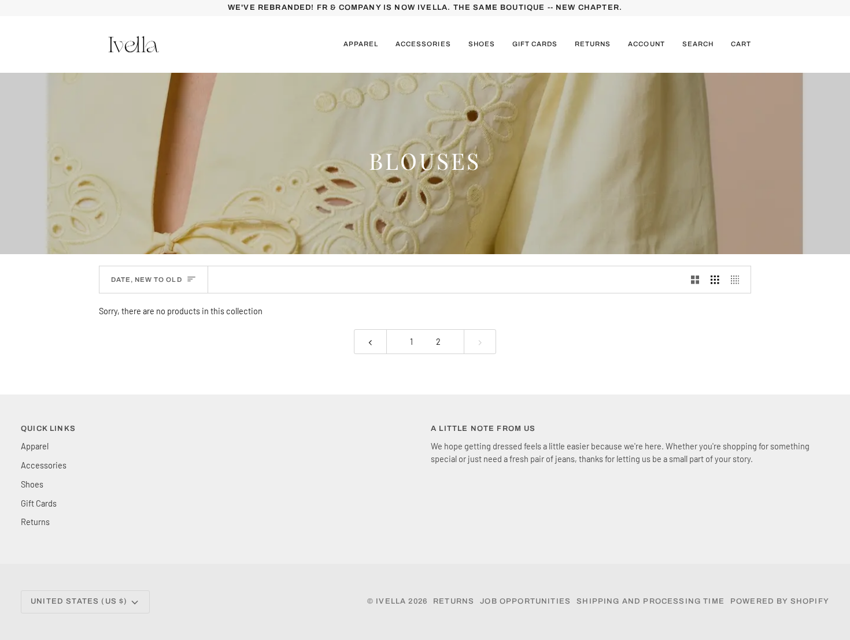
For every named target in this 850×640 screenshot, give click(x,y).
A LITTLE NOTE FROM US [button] (483, 429)
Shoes (32, 484)
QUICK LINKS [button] (48, 429)
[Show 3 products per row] (715, 279)
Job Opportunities (525, 601)
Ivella (391, 601)
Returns (35, 521)
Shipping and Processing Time (650, 601)
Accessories (43, 465)
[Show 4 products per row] (738, 279)
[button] (361, 44)
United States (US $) (79, 601)
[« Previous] (370, 341)
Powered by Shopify (779, 601)
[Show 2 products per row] (695, 279)
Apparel (35, 446)
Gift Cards (39, 503)
